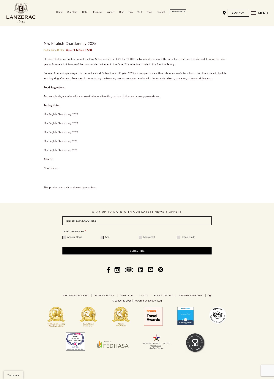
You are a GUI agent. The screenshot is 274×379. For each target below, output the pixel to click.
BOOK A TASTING (163, 295)
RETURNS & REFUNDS (190, 295)
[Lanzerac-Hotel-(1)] (185, 308)
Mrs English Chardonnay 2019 (61, 150)
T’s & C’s (143, 295)
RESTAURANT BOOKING (76, 295)
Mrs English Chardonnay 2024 (61, 123)
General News (74, 237)
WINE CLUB (126, 295)
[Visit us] (224, 13)
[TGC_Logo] (156, 333)
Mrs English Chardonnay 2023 (61, 132)
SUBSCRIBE (137, 250)
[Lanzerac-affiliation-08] (113, 333)
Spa (106, 237)
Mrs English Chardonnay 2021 (60, 141)
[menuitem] (61, 13)
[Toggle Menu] (253, 13)
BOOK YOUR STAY (104, 295)
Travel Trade (188, 237)
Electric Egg (155, 300)
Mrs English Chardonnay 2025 (61, 114)
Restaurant (149, 237)
